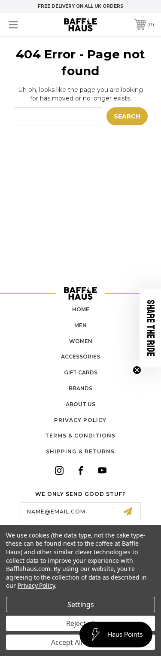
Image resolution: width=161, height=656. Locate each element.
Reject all (80, 623)
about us (80, 404)
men (80, 325)
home (80, 309)
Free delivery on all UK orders (80, 6)
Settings (80, 604)
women (80, 341)
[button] (150, 328)
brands (80, 388)
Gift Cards (80, 372)
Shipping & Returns (80, 451)
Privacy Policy (80, 420)
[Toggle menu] (23, 24)
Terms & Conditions (80, 435)
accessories (80, 356)
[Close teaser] (137, 370)
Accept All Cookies (80, 642)
